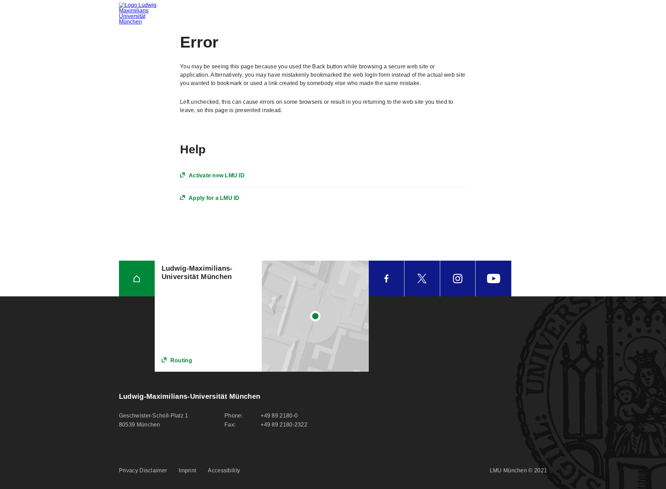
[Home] (137, 278)
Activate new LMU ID (217, 175)
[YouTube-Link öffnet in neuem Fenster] (493, 278)
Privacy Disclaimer (143, 470)
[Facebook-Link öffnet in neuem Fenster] (386, 278)
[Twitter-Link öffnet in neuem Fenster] (422, 278)
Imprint (187, 470)
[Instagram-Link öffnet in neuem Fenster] (458, 278)
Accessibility (224, 470)
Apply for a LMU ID (214, 198)
